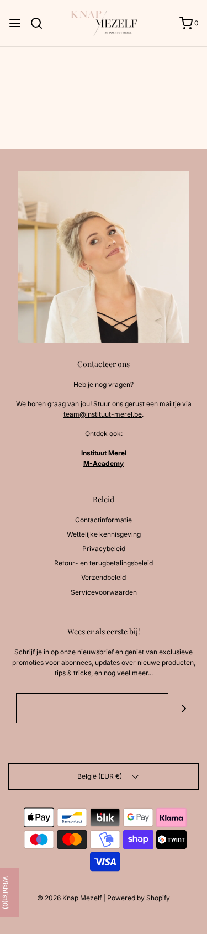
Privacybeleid (103, 548)
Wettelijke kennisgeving (104, 534)
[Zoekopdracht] (40, 23)
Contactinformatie (103, 520)
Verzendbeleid (103, 577)
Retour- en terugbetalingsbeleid (103, 563)
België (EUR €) (100, 776)
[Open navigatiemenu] (15, 23)
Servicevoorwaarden (104, 592)
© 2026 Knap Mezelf (69, 898)
